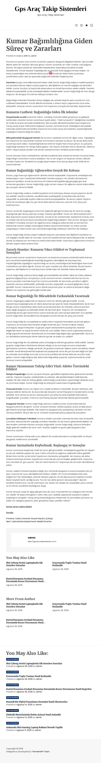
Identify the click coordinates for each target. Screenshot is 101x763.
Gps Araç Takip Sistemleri (50, 8)
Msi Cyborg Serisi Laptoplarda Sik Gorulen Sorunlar (24, 564)
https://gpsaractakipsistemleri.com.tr (42, 541)
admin (34, 56)
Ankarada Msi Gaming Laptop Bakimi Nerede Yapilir (34, 727)
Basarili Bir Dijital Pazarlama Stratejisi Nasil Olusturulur (36, 701)
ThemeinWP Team (41, 751)
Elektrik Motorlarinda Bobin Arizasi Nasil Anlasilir (33, 714)
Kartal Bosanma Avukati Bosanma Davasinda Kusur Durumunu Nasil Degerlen (24, 581)
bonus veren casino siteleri (19, 506)
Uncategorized (12, 659)
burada (9, 512)
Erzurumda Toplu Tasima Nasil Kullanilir (69, 564)
